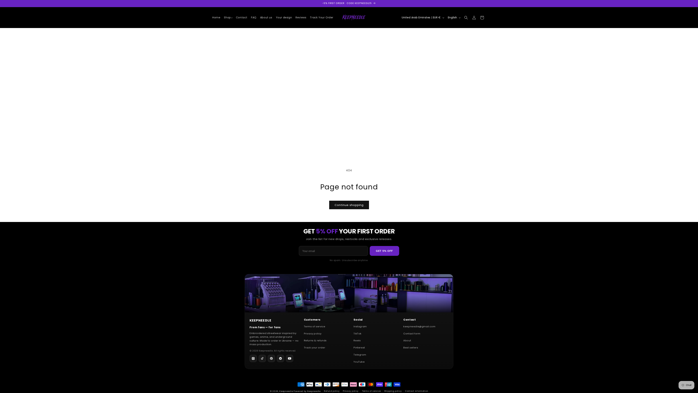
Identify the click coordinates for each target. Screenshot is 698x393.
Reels (357, 340)
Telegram (360, 354)
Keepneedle (286, 391)
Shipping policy (393, 391)
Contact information (416, 391)
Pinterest (359, 347)
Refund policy (331, 391)
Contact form (411, 333)
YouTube (359, 362)
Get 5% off (384, 250)
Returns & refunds (315, 340)
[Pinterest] (271, 358)
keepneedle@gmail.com (419, 326)
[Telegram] (280, 358)
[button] (228, 17)
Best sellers (410, 347)
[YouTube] (289, 358)
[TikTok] (262, 358)
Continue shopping (349, 205)
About (407, 340)
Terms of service (314, 326)
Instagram (360, 326)
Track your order (314, 347)
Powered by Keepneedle (307, 391)
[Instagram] (253, 358)
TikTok (358, 333)
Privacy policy (313, 333)
